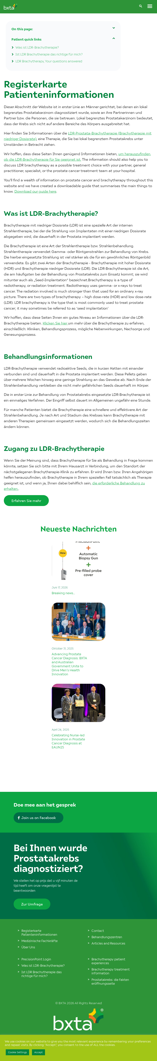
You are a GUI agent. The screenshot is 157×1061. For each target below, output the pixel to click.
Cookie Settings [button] (17, 1052)
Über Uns (28, 947)
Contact (98, 930)
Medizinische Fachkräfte (39, 941)
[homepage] (78, 1029)
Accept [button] (38, 1052)
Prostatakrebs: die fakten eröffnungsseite (110, 981)
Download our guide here (35, 191)
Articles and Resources (108, 943)
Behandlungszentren (107, 937)
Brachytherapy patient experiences (108, 961)
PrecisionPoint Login (36, 959)
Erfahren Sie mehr (26, 500)
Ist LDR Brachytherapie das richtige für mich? (49, 54)
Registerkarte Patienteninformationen (39, 932)
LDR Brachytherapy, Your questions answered (49, 61)
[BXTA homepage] (10, 8)
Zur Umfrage (32, 904)
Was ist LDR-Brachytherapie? (37, 47)
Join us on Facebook (38, 817)
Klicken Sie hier (55, 323)
